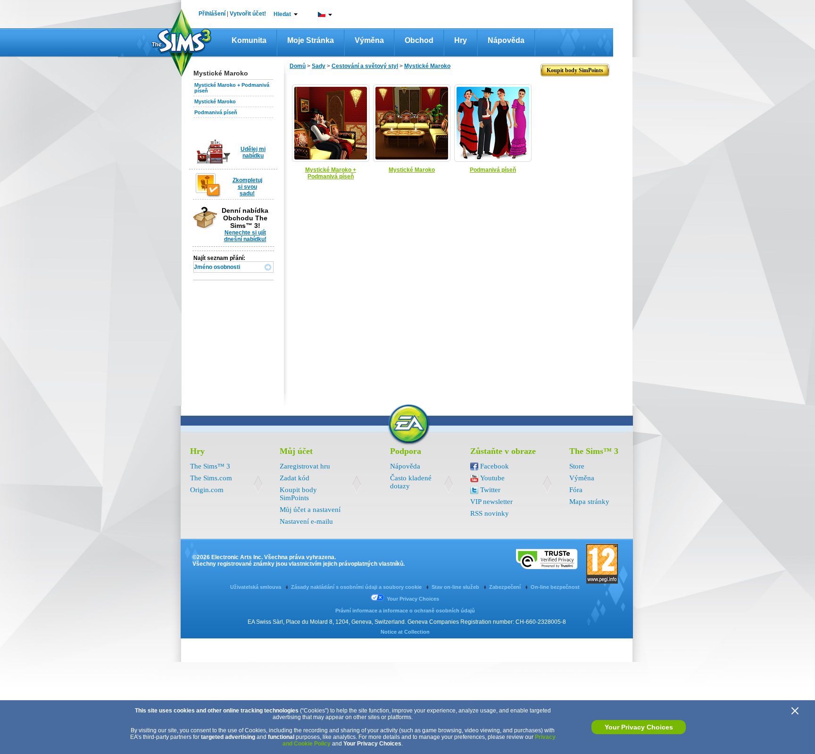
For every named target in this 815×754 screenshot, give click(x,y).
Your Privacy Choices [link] (413, 599)
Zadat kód (294, 478)
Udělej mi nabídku (253, 152)
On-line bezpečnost (555, 587)
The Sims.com (211, 478)
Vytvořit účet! (248, 13)
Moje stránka (310, 40)
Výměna (369, 40)
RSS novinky (489, 513)
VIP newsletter (491, 501)
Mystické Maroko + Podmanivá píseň (330, 173)
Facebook (494, 466)
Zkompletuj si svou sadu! (247, 187)
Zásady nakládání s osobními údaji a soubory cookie (357, 587)
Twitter (490, 490)
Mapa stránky (589, 501)
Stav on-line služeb (456, 587)
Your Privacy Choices (639, 727)
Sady (318, 66)
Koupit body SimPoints (298, 494)
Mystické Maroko (215, 101)
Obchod (419, 40)
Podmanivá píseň (215, 112)
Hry (460, 40)
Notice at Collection (405, 632)
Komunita (249, 40)
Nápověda (506, 40)
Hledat (282, 14)
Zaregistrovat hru (305, 466)
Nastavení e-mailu (306, 521)
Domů (298, 66)
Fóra (575, 490)
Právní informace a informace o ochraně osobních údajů (405, 610)
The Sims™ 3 (210, 466)
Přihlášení (212, 13)
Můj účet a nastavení (310, 509)
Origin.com (207, 490)
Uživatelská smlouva (256, 587)
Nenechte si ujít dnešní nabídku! (245, 236)
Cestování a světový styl (365, 66)
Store (576, 466)
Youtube (492, 478)
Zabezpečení (505, 587)
